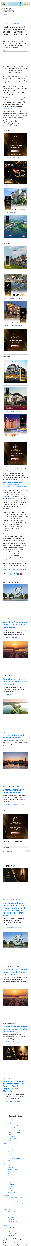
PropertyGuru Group (14, 1126)
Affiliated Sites (8, 1124)
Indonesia (11, 1180)
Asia (7, 748)
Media (5, 1225)
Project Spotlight (13, 1202)
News (12, 927)
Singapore (11, 1186)
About (5, 1144)
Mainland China (13, 1170)
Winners (10, 1215)
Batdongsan (11, 1140)
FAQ (9, 1160)
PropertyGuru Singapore (16, 1130)
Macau (10, 1174)
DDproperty (11, 1136)
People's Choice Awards (15, 1204)
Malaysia (8, 637)
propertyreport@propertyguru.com (14, 569)
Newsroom (7, 1209)
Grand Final (11, 1192)
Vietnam (10, 1190)
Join (9, 1146)
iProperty (11, 1134)
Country (5, 844)
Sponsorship (12, 1156)
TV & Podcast (12, 1227)
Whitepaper (11, 1219)
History (10, 1152)
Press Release (18, 927)
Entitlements (12, 1154)
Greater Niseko (12, 1176)
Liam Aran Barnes (15, 618)
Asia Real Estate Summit (15, 1128)
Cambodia (11, 1167)
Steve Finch (14, 675)
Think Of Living (12, 1138)
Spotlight (6, 1196)
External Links (12, 1222)
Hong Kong (11, 1172)
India (9, 1178)
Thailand (10, 1188)
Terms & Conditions (14, 1158)
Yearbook (11, 1235)
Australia (8, 1101)
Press (9, 1213)
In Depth (13, 637)
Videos (10, 1231)
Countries (11, 1206)
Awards (5, 1163)
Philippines (8, 927)
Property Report (15, 23)
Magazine (17, 637)
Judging (10, 1150)
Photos (10, 1229)
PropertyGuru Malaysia (15, 1132)
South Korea (9, 694)
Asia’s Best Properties (13, 748)
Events (10, 1148)
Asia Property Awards (16, 899)
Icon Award (11, 1200)
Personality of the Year (15, 1198)
